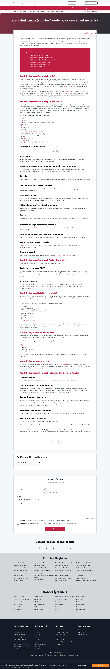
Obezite (23, 124)
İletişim (95, 8)
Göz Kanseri (38, 612)
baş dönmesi (31, 311)
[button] (63, 3)
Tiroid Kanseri (17, 609)
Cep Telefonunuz (48, 490)
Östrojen (23, 142)
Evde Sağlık (80, 632)
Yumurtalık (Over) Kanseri (21, 599)
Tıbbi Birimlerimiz (31, 8)
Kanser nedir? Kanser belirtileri (64, 596)
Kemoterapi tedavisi (27, 138)
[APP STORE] (38, 655)
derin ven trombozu (62, 255)
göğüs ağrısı (23, 93)
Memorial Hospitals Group (85, 637)
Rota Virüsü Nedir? (61, 580)
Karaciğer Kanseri (60, 602)
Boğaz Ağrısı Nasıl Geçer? (21, 573)
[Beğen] (51, 442)
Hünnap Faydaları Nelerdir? (42, 573)
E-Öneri (37, 639)
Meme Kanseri (59, 612)
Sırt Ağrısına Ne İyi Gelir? (83, 565)
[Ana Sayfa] (18, 3)
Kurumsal (70, 8)
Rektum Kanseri (18, 607)
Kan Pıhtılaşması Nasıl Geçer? (37, 66)
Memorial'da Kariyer (82, 8)
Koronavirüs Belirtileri (62, 568)
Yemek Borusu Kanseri (20, 612)
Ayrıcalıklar (59, 644)
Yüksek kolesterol (26, 131)
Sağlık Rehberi (32, 11)
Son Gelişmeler (60, 634)
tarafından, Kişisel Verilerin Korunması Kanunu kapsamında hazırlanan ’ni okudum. (45, 520)
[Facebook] (41, 548)
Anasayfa (15, 11)
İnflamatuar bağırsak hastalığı (28, 228)
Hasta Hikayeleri (61, 637)
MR (22, 346)
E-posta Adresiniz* (75, 489)
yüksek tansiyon (38, 131)
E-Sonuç (37, 632)
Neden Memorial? (18, 632)
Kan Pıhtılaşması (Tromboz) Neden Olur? (41, 57)
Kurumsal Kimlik (18, 642)
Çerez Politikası (21, 667)
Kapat (27, 667)
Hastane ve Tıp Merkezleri (21, 637)
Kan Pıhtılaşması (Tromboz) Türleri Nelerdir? (42, 60)
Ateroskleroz (25, 120)
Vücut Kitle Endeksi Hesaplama (64, 563)
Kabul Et (100, 665)
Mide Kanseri (80, 602)
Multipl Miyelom (81, 604)
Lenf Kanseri (59, 607)
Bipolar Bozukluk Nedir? (20, 570)
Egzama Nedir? (18, 575)
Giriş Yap (72, 3)
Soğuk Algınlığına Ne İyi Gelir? (85, 570)
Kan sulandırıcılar (62, 364)
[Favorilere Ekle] (93, 33)
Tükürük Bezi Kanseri (61, 599)
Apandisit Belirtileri (40, 563)
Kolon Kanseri (59, 604)
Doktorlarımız (44, 8)
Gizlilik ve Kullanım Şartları (21, 646)
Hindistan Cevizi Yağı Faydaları (43, 570)
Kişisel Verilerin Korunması (21, 644)
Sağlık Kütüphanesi (57, 8)
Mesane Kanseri (81, 596)
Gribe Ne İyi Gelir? (39, 565)
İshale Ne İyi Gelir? (39, 580)
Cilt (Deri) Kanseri (39, 604)
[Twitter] (55, 548)
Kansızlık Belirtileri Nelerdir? (63, 565)
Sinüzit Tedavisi (81, 568)
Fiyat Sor (37, 634)
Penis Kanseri (80, 609)
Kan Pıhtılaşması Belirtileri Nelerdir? (39, 62)
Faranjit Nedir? (18, 580)
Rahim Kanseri (17, 604)
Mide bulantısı (25, 320)
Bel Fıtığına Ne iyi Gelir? (20, 568)
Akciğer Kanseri (39, 602)
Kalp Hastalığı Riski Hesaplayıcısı (65, 642)
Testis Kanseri (38, 596)
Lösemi (57, 609)
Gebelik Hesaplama (82, 578)
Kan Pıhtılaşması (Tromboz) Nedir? (39, 55)
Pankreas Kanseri (81, 607)
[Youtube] (62, 548)
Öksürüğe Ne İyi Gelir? (62, 575)
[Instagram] (48, 548)
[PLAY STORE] (52, 655)
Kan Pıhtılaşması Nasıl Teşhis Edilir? (39, 64)
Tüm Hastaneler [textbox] (23, 462)
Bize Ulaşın (38, 646)
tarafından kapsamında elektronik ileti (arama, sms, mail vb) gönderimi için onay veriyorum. (48, 523)
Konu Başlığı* (23, 498)
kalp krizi (70, 86)
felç (65, 86)
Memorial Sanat (82, 634)
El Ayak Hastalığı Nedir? (20, 578)
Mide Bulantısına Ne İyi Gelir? (64, 570)
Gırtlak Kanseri (38, 609)
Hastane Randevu (40, 630)
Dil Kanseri (37, 607)
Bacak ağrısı (69, 91)
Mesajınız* (19, 504)
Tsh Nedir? (79, 573)
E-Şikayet (37, 642)
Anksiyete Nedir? (18, 563)
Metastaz (79, 599)
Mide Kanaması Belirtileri (63, 573)
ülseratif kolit (54, 228)
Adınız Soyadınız (20, 489)
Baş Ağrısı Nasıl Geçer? (20, 565)
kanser (24, 245)
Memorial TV (60, 630)
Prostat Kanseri (81, 612)
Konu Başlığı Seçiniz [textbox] (24, 499)
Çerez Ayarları (82, 665)
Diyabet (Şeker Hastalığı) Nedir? (86, 580)
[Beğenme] (58, 442)
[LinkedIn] (69, 548)
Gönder (55, 529)
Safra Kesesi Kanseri (19, 602)
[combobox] (28, 462)
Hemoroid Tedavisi (40, 568)
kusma (34, 320)
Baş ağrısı (24, 311)
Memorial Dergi (60, 639)
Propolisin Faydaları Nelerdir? (64, 578)
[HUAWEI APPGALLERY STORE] (70, 655)
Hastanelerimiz (17, 8)
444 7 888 (94, 11)
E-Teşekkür (38, 637)
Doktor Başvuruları (40, 644)
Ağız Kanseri (38, 599)
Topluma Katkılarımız (19, 639)
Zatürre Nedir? (80, 575)
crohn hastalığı (42, 228)
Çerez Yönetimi (39, 649)
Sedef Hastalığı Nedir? (83, 563)
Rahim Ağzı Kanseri (19, 596)
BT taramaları (25, 344)
